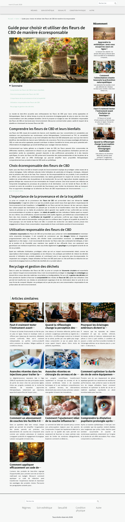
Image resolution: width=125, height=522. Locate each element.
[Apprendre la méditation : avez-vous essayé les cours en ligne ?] (104, 33)
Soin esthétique (47, 10)
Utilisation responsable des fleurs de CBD (25, 102)
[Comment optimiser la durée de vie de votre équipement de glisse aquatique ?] (98, 359)
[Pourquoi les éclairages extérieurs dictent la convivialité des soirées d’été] (98, 312)
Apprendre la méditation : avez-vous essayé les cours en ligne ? (104, 45)
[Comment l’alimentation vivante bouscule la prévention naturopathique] (104, 67)
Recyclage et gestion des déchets (22, 106)
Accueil (10, 19)
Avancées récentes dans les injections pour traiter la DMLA (26, 374)
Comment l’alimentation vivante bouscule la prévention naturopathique (104, 79)
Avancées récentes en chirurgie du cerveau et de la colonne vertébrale (62, 374)
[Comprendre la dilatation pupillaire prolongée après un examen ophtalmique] (98, 405)
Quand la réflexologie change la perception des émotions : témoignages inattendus (104, 146)
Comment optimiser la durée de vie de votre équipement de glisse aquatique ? (98, 374)
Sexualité (62, 10)
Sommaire (17, 85)
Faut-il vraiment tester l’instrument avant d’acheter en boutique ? (104, 112)
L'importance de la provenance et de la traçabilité (27, 98)
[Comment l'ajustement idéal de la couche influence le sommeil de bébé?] (62, 405)
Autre (91, 10)
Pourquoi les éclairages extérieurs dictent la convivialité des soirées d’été (98, 327)
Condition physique (78, 10)
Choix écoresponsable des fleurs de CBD (24, 94)
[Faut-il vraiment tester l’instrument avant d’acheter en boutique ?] (104, 100)
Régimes (34, 10)
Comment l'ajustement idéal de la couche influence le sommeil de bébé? (62, 420)
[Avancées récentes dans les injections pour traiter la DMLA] (27, 359)
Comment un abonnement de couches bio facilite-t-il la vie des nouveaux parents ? (26, 420)
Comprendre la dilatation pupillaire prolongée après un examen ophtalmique (97, 420)
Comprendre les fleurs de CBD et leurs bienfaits (27, 90)
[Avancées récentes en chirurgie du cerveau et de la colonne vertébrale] (62, 359)
